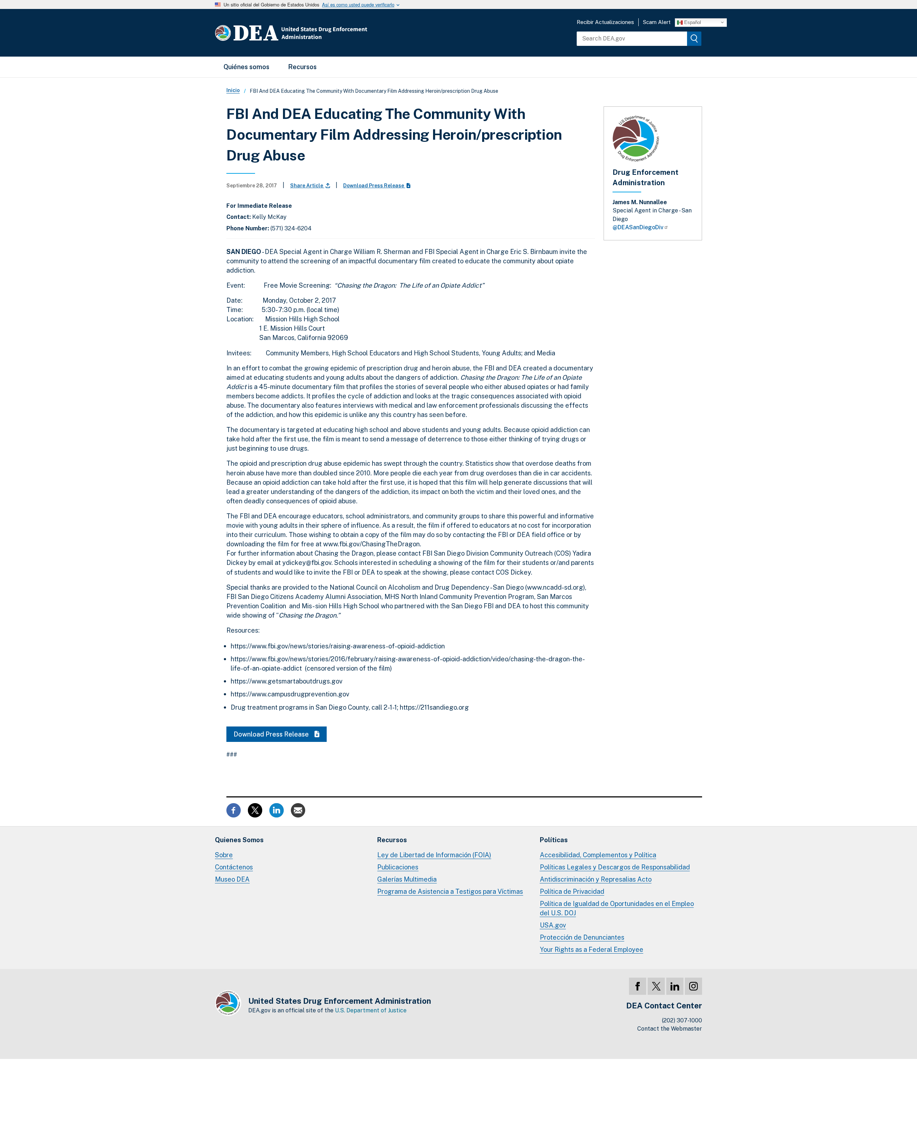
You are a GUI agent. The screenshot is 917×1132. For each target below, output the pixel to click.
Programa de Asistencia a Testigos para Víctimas (450, 891)
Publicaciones (397, 867)
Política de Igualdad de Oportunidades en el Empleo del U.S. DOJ (617, 908)
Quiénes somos (246, 67)
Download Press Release (374, 185)
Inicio (233, 90)
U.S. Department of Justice (371, 1010)
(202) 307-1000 (682, 1020)
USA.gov (553, 925)
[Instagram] (693, 986)
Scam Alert (657, 22)
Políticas (554, 840)
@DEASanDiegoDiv (638, 227)
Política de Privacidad (572, 891)
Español (692, 22)
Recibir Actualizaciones (605, 22)
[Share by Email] (298, 809)
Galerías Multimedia (407, 879)
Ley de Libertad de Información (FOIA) (434, 855)
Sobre (224, 855)
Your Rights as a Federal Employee (591, 949)
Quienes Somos (239, 840)
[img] (694, 39)
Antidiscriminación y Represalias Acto (596, 879)
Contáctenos (234, 867)
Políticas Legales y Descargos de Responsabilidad (615, 867)
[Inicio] (312, 33)
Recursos (302, 67)
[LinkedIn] (674, 986)
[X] (656, 986)
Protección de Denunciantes (582, 937)
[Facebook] (637, 986)
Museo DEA (232, 879)
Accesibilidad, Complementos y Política (598, 855)
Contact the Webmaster (669, 1028)
